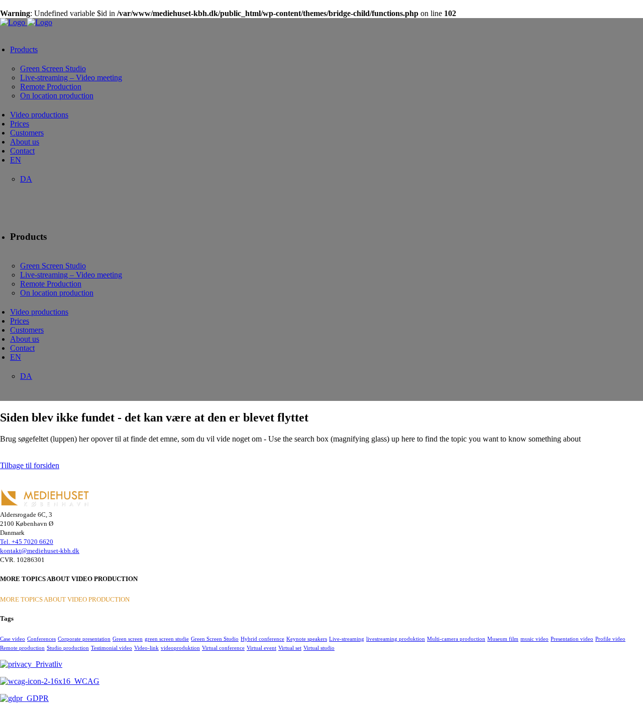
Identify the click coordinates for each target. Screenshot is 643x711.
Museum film (502, 639)
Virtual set (289, 648)
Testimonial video (111, 648)
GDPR (36, 698)
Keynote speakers (306, 639)
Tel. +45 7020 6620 (26, 541)
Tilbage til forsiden (29, 465)
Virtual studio (319, 648)
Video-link (146, 648)
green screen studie (167, 639)
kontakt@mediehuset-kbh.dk (39, 550)
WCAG (84, 681)
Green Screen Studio (215, 639)
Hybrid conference (262, 639)
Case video (12, 639)
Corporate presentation (84, 639)
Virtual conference (223, 648)
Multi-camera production (456, 639)
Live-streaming (346, 639)
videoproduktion (180, 648)
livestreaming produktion (395, 639)
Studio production (68, 648)
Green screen (128, 639)
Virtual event (261, 648)
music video (534, 639)
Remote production (22, 648)
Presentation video (572, 639)
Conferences (41, 639)
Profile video (610, 639)
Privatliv (47, 664)
